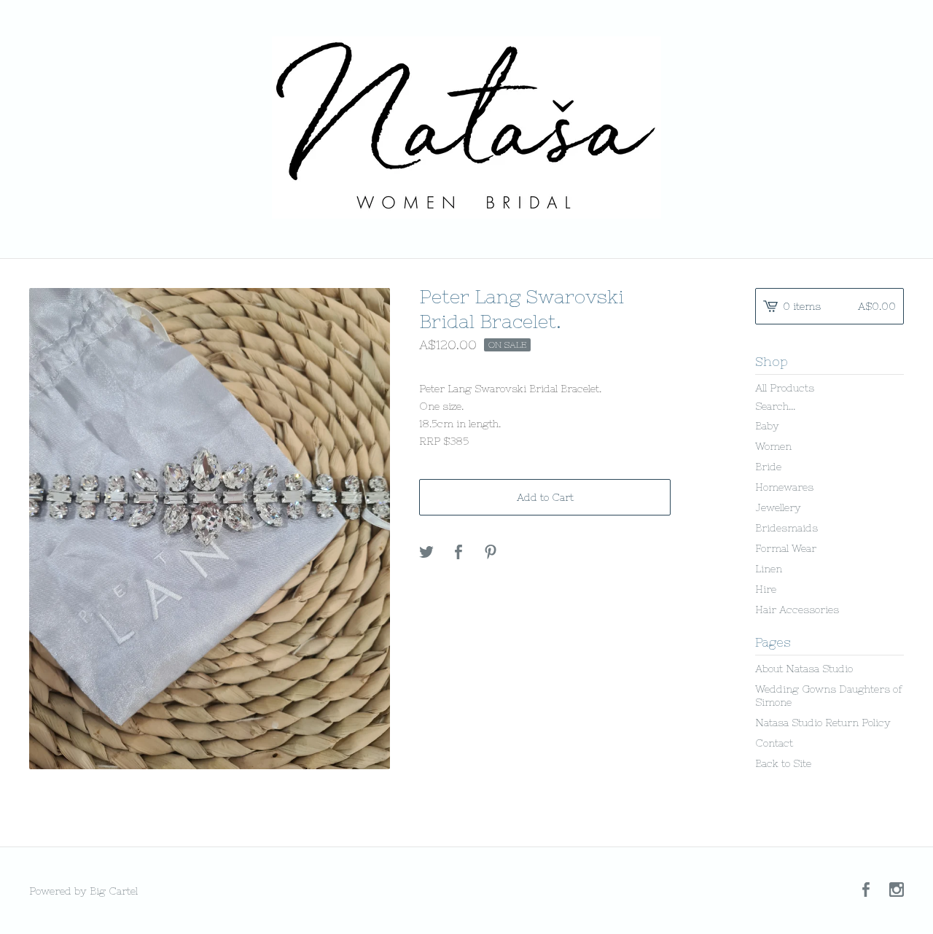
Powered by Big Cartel (83, 891)
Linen (768, 569)
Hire (765, 589)
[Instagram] (896, 891)
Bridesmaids (786, 528)
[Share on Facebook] (458, 553)
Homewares (784, 487)
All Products (784, 388)
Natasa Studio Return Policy (823, 722)
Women (773, 446)
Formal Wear (785, 548)
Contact (774, 743)
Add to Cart (545, 497)
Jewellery (778, 507)
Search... (775, 406)
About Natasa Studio (804, 668)
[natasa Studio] (466, 127)
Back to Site (783, 763)
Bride (768, 466)
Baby (767, 426)
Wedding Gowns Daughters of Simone (828, 695)
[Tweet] (426, 553)
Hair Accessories (797, 609)
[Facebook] (866, 891)
